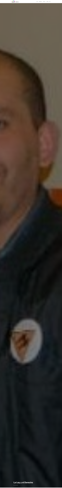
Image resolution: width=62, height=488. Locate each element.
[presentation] (38, 1)
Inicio (37, 1)
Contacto (47, 1)
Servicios (44, 1)
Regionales (40, 1)
